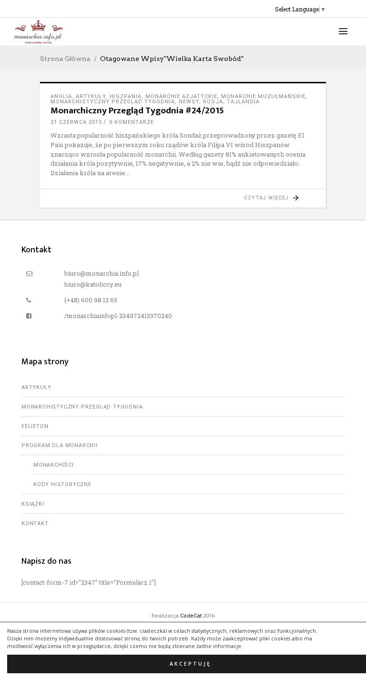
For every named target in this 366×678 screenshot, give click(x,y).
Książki (32, 504)
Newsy (189, 102)
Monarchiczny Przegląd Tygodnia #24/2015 (137, 110)
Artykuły (91, 96)
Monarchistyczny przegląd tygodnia (113, 102)
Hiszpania (126, 96)
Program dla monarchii (59, 445)
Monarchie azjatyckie (181, 96)
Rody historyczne (62, 484)
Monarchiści (53, 465)
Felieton (34, 426)
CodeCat (191, 616)
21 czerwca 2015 (76, 122)
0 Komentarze (131, 122)
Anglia (61, 96)
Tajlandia (243, 102)
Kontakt (35, 523)
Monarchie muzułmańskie (263, 96)
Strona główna (65, 58)
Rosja (213, 102)
